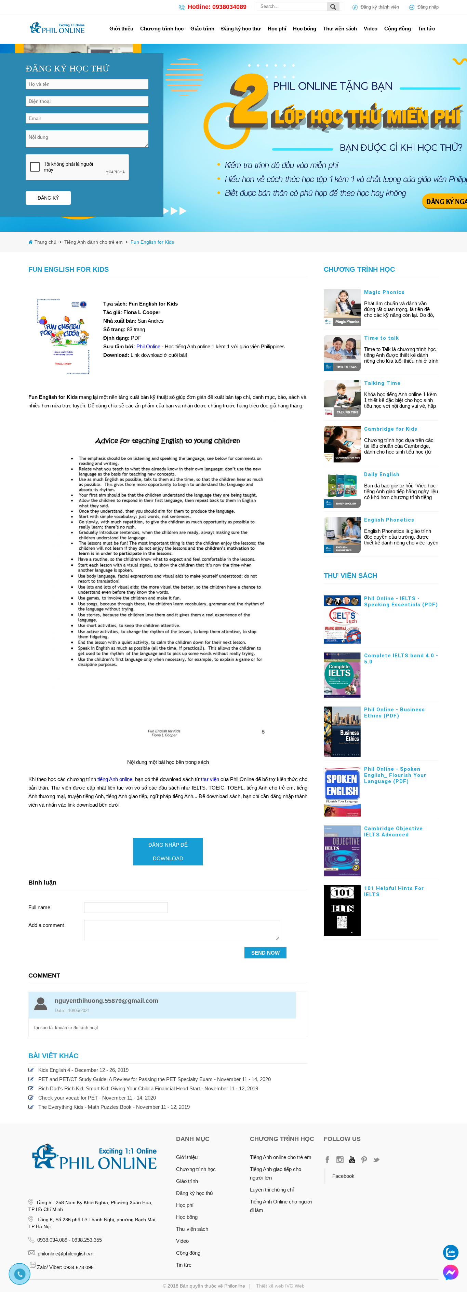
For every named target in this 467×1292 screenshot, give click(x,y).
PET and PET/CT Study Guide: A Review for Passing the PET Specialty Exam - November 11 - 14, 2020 (154, 1079)
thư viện (210, 779)
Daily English (382, 474)
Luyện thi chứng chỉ (272, 1190)
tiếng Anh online (114, 779)
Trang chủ (46, 242)
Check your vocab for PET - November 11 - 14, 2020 (97, 1098)
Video (370, 28)
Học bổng (304, 28)
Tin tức (426, 28)
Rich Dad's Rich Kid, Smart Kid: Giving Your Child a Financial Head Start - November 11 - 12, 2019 (148, 1088)
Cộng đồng (397, 28)
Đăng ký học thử (241, 28)
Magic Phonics (384, 292)
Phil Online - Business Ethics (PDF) (394, 712)
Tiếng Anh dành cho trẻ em (93, 242)
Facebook (343, 1176)
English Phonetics (389, 520)
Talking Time (382, 383)
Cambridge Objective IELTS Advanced (393, 831)
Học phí (277, 28)
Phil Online (149, 346)
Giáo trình (202, 28)
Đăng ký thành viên (380, 7)
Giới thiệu (121, 28)
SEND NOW (265, 953)
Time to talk (381, 338)
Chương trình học (162, 28)
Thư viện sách (340, 28)
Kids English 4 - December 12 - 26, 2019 (83, 1070)
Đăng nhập (428, 7)
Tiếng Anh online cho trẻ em (280, 1157)
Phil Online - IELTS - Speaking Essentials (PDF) (401, 601)
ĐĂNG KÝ (48, 198)
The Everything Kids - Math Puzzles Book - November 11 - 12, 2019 (114, 1107)
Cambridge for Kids (390, 429)
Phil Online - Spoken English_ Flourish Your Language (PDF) (395, 775)
